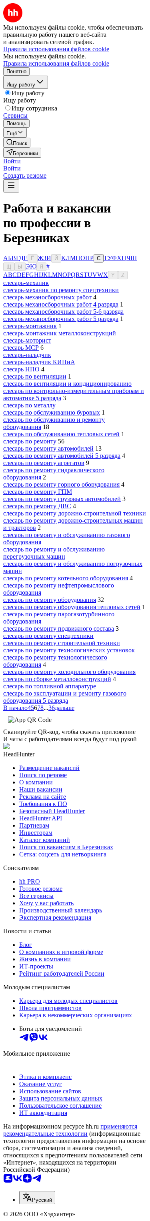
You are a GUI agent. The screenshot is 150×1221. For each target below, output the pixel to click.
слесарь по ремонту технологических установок (69, 650)
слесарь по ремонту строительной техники (61, 643)
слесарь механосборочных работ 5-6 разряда (63, 311)
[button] (12, 161)
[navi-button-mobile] (11, 185)
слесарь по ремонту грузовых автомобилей (62, 498)
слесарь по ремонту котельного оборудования (65, 578)
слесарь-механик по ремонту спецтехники (61, 290)
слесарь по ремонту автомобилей (48, 448)
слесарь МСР (21, 347)
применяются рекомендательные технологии (70, 1130)
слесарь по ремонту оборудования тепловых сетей (71, 606)
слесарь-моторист (27, 340)
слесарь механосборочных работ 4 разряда (60, 304)
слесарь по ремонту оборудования (49, 599)
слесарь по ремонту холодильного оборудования (69, 671)
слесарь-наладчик (27, 354)
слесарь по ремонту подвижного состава (58, 628)
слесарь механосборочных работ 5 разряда (60, 318)
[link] (16, 143)
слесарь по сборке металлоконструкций (57, 679)
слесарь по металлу (29, 405)
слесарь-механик (26, 282)
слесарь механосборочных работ (47, 297)
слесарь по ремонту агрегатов (43, 462)
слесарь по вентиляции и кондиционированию (67, 383)
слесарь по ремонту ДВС (37, 506)
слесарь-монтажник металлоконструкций (59, 333)
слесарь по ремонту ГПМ (37, 491)
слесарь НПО (21, 369)
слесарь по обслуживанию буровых (51, 412)
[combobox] (37, 1197)
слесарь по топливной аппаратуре (49, 686)
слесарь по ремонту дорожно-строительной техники (74, 513)
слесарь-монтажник (30, 326)
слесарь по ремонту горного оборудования (61, 484)
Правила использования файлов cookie (56, 63)
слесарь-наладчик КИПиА (39, 362)
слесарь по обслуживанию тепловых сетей (61, 434)
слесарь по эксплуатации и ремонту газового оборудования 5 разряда (64, 697)
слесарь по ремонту (29, 441)
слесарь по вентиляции (34, 376)
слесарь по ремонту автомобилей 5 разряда (61, 455)
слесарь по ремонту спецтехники (48, 635)
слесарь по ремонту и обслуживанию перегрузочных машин (54, 553)
